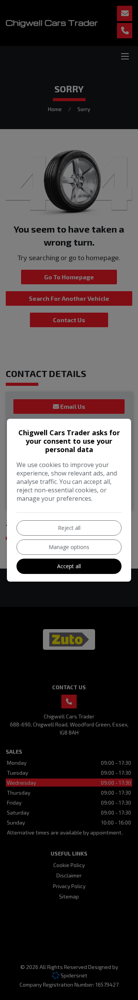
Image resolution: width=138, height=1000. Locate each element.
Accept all (69, 566)
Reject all (69, 527)
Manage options (69, 547)
